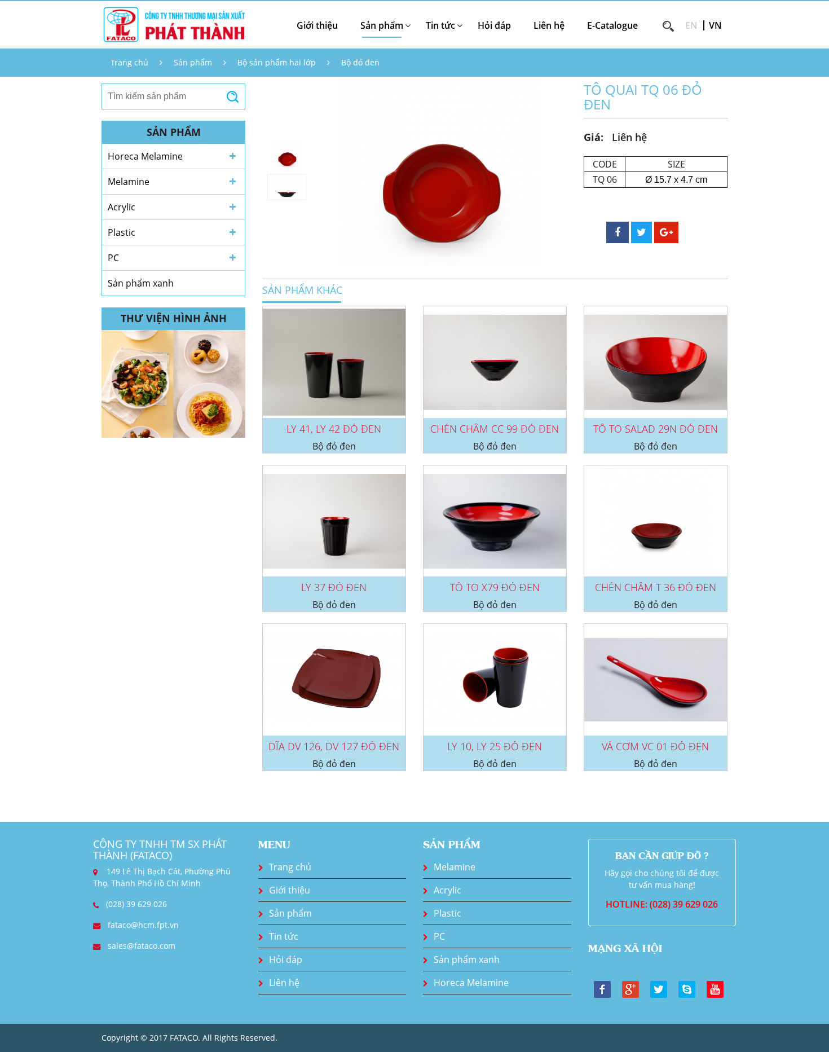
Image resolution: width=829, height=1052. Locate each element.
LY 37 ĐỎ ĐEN (334, 587)
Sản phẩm (193, 62)
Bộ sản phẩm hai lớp (276, 62)
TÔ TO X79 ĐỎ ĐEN (495, 587)
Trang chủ (129, 62)
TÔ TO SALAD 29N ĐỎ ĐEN (655, 428)
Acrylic (121, 207)
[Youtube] (715, 988)
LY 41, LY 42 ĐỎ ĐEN (333, 428)
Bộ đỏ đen (360, 62)
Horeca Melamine (145, 156)
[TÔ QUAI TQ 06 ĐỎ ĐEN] (439, 172)
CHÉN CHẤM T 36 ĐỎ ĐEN (655, 587)
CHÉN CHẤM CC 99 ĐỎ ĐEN (494, 428)
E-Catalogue (612, 25)
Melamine (128, 181)
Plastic (121, 232)
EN (691, 25)
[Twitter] (658, 988)
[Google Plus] (630, 988)
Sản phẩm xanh (141, 283)
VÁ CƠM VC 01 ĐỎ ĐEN (655, 746)
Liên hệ (549, 25)
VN (715, 25)
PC (113, 258)
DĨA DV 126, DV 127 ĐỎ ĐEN (333, 746)
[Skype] (686, 988)
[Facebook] (602, 988)
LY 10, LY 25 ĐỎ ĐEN (494, 746)
